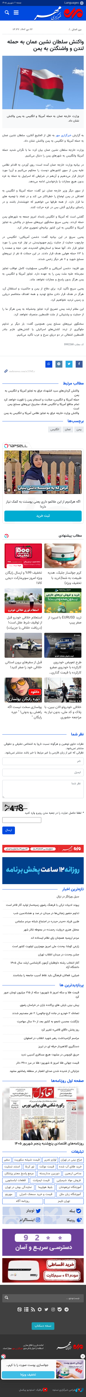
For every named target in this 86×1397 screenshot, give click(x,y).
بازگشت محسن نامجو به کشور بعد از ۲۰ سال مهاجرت (48, 1021)
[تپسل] (6, 446)
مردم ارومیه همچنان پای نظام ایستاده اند (55, 938)
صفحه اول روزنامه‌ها (67, 1081)
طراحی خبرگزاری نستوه (64, 1390)
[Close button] (82, 1356)
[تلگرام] (66, 1310)
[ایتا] (19, 1310)
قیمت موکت (46, 1166)
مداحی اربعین (73, 1173)
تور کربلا (29, 1166)
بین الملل (76, 30)
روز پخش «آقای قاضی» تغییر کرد (60, 1030)
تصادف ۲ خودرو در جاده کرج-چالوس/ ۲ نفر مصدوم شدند (45, 1013)
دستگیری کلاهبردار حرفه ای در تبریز (58, 1046)
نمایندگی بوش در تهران (18, 1187)
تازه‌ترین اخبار (73, 889)
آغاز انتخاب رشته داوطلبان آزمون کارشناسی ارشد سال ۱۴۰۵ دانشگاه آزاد (45, 965)
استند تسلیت (12, 1166)
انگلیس (54, 429)
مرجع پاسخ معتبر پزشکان (19, 1173)
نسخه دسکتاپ (43, 1326)
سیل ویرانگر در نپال (68, 896)
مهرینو (8, 1194)
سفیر (7, 1160)
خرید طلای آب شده (70, 1166)
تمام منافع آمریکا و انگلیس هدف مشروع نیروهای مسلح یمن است (43, 406)
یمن (79, 429)
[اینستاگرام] (53, 1310)
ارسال (8, 830)
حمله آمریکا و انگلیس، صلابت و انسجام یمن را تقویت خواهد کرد (41, 400)
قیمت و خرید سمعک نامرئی (35, 1194)
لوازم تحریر (50, 1160)
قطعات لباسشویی (15, 1180)
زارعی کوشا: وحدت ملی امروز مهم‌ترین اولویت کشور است (45, 946)
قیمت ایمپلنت (41, 1180)
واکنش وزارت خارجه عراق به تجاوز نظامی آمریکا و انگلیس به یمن (41, 413)
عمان (68, 429)
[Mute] (15, 490)
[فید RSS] (33, 1310)
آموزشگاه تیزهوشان (70, 1187)
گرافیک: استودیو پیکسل (31, 1390)
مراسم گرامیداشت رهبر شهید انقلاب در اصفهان (51, 1038)
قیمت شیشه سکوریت (27, 1160)
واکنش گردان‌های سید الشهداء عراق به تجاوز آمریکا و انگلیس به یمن (42, 393)
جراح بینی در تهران (71, 1160)
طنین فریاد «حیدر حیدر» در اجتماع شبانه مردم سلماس (47, 921)
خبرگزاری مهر (64, 135)
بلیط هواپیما (45, 1187)
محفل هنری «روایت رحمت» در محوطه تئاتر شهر (51, 930)
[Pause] (9, 490)
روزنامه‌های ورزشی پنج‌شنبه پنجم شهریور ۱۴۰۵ (51, 1143)
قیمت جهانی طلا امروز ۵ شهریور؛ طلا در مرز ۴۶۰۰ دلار (47, 1063)
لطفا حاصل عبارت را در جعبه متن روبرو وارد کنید (54, 813)
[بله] (60, 1310)
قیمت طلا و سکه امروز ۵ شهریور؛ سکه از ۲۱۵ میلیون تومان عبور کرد (41, 994)
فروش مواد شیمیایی (69, 1180)
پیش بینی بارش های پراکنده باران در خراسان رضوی (49, 1005)
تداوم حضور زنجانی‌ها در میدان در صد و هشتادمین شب (46, 913)
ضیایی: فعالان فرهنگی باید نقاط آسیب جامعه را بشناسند (46, 975)
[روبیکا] (39, 1310)
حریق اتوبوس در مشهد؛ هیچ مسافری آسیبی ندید (49, 1054)
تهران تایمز (64, 1201)
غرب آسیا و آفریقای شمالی (53, 30)
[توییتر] (46, 1310)
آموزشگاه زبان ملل (70, 1194)
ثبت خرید (43, 516)
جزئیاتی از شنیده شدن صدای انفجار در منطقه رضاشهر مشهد (44, 1071)
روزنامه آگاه (22, 1201)
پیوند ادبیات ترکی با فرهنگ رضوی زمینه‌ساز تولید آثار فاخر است (42, 905)
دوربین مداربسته (49, 1173)
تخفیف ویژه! (28, 1374)
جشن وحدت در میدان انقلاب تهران (58, 954)
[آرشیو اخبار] (26, 1310)
